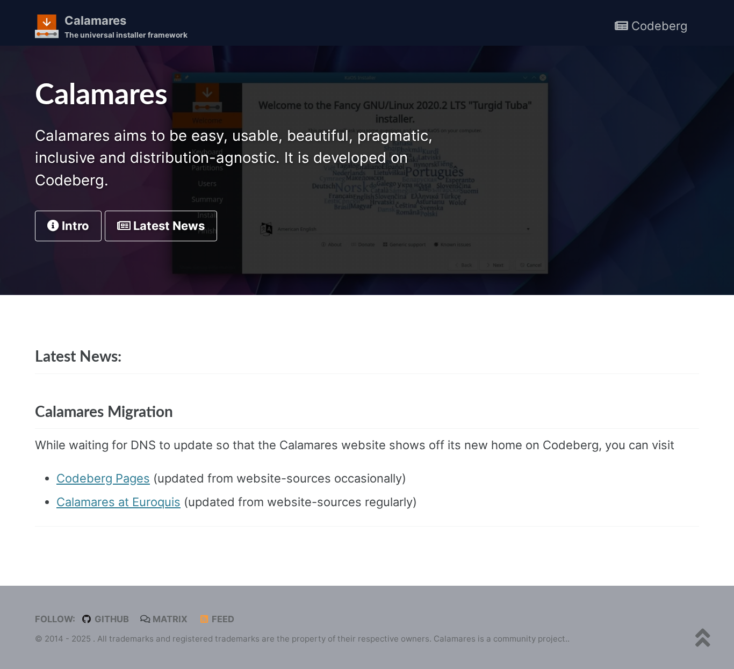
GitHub (110, 619)
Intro (74, 226)
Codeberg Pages (103, 478)
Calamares (126, 26)
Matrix (169, 619)
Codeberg (657, 26)
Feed (222, 619)
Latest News (168, 226)
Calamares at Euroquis (118, 502)
